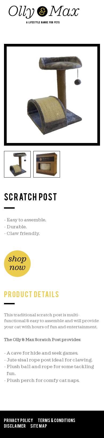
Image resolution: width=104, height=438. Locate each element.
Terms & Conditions (56, 420)
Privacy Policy (18, 420)
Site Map (38, 425)
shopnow (17, 263)
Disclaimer (15, 425)
